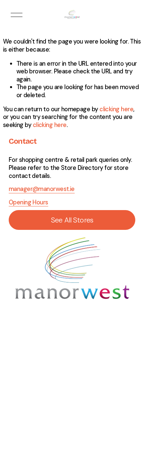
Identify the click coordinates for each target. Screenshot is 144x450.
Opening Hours (28, 202)
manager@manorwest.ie (42, 189)
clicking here (116, 109)
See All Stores (72, 220)
